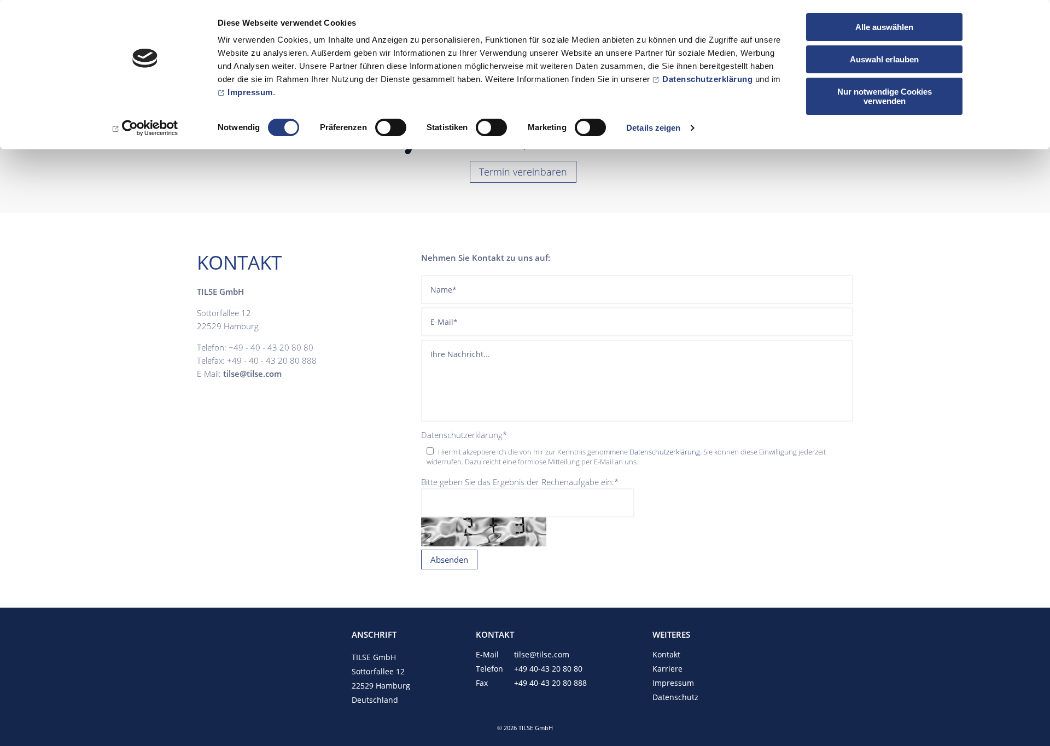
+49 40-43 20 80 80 (548, 668)
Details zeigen (653, 127)
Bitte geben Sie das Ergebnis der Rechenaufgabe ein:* (520, 481)
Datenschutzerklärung (707, 79)
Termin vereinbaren (523, 171)
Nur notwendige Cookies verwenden (884, 96)
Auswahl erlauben (884, 59)
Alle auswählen (884, 27)
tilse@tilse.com (541, 654)
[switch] (390, 127)
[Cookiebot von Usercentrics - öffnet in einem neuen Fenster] (145, 128)
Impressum (250, 92)
